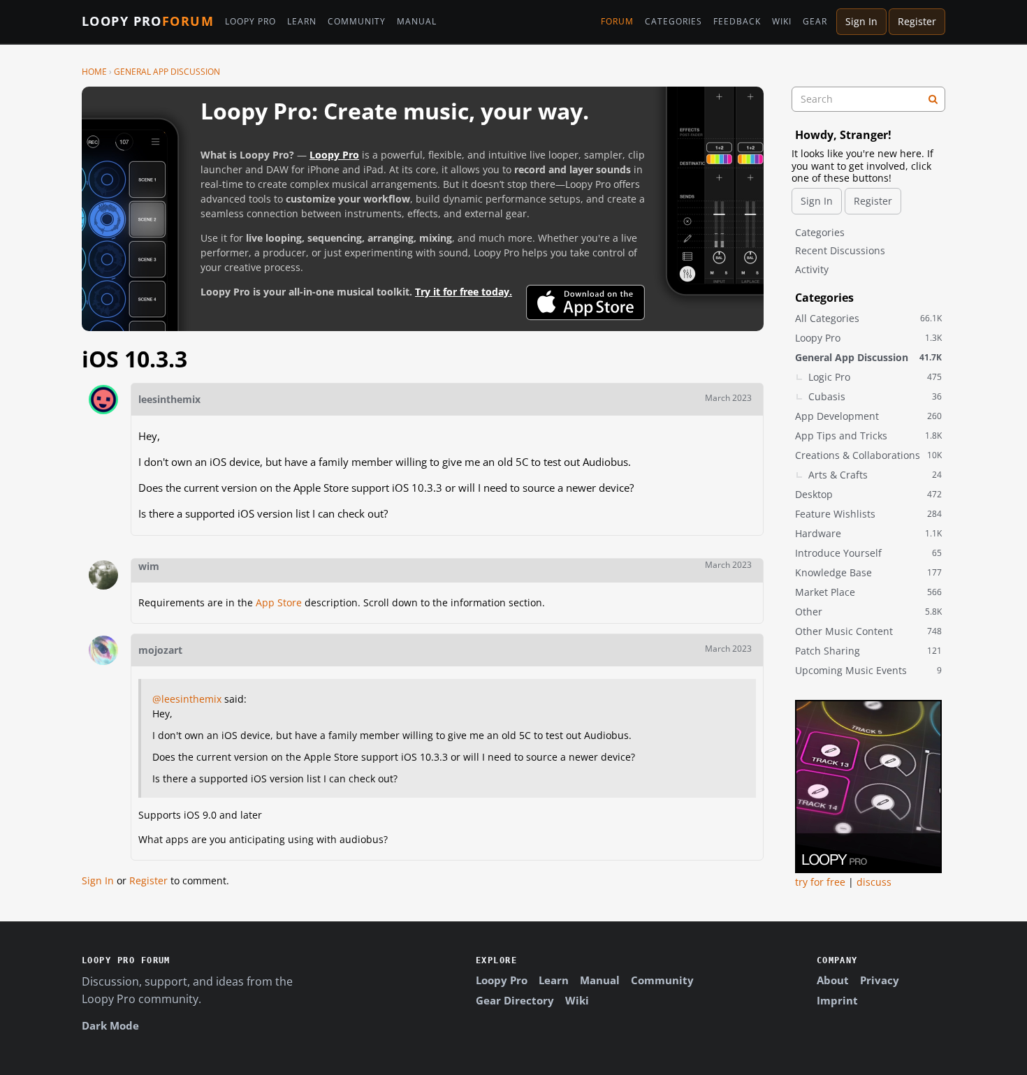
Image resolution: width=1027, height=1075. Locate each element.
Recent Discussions (840, 250)
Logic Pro (875, 376)
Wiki (782, 21)
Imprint (837, 1000)
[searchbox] (868, 99)
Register (917, 21)
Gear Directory (515, 1000)
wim (148, 566)
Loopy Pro (148, 21)
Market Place (868, 592)
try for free (820, 881)
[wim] (103, 575)
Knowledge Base (868, 572)
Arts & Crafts (875, 474)
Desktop (868, 494)
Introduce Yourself (868, 553)
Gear (815, 21)
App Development (868, 416)
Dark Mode (110, 1025)
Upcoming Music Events (868, 670)
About (833, 980)
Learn (301, 21)
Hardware (868, 533)
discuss (874, 881)
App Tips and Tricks (868, 435)
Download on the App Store (585, 302)
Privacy (879, 980)
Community (357, 21)
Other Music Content (868, 631)
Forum (617, 21)
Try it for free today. (463, 291)
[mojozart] (103, 650)
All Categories (868, 318)
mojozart (160, 650)
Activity (812, 269)
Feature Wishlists (868, 513)
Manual (417, 21)
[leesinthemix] (103, 399)
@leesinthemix (186, 698)
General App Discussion (868, 357)
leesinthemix (169, 399)
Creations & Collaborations (868, 455)
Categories (673, 21)
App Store (279, 602)
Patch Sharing (868, 650)
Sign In (861, 21)
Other (868, 611)
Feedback (737, 21)
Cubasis (875, 396)
